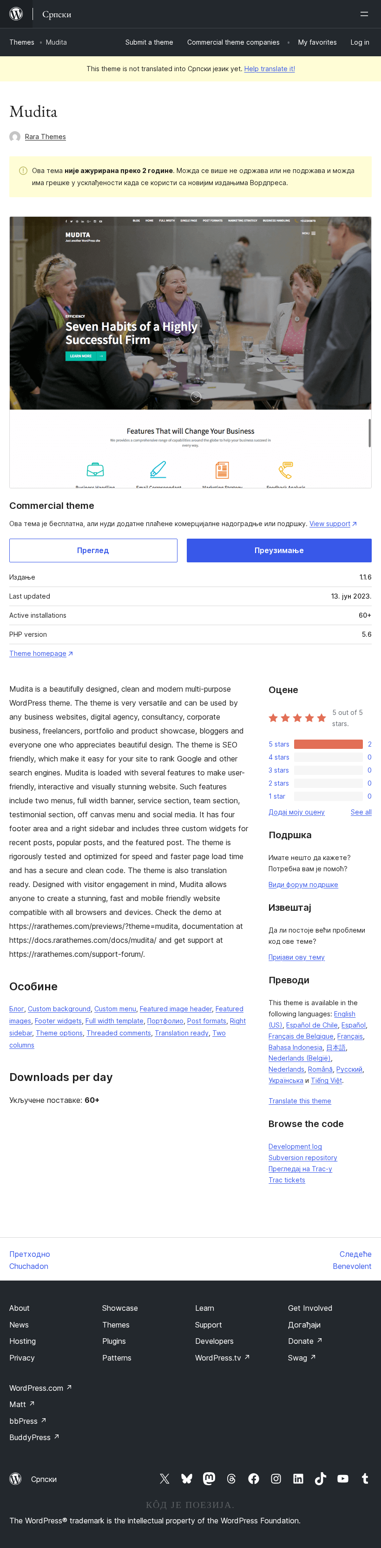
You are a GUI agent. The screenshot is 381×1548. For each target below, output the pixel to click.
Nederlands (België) (300, 1058)
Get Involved (310, 1308)
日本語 (336, 1047)
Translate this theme (300, 1101)
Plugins (114, 1341)
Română (320, 1069)
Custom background (59, 1009)
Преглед (93, 550)
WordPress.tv (222, 1357)
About (19, 1308)
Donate (305, 1341)
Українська (286, 1080)
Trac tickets (287, 1180)
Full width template (114, 1021)
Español (354, 1025)
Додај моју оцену (297, 812)
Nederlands (286, 1069)
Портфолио (165, 1021)
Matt (22, 1404)
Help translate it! (269, 69)
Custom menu (115, 1009)
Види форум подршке (303, 884)
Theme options (59, 1033)
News (19, 1324)
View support (329, 523)
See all (361, 812)
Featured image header (176, 1009)
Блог (16, 1009)
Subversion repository (303, 1157)
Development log (295, 1146)
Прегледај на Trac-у (300, 1169)
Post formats (206, 1021)
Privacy (22, 1357)
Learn (204, 1308)
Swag (302, 1357)
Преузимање (279, 550)
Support (208, 1324)
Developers (214, 1341)
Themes (21, 42)
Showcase (120, 1308)
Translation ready (182, 1033)
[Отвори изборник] (366, 14)
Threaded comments (118, 1033)
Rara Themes (45, 136)
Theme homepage (37, 653)
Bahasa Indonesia (295, 1047)
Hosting (22, 1341)
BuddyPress (34, 1437)
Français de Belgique (301, 1036)
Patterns (116, 1357)
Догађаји (304, 1324)
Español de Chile (312, 1025)
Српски (44, 1479)
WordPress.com (40, 1388)
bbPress (28, 1421)
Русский (349, 1069)
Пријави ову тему (297, 957)
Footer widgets (58, 1021)
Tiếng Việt (326, 1080)
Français (350, 1036)
